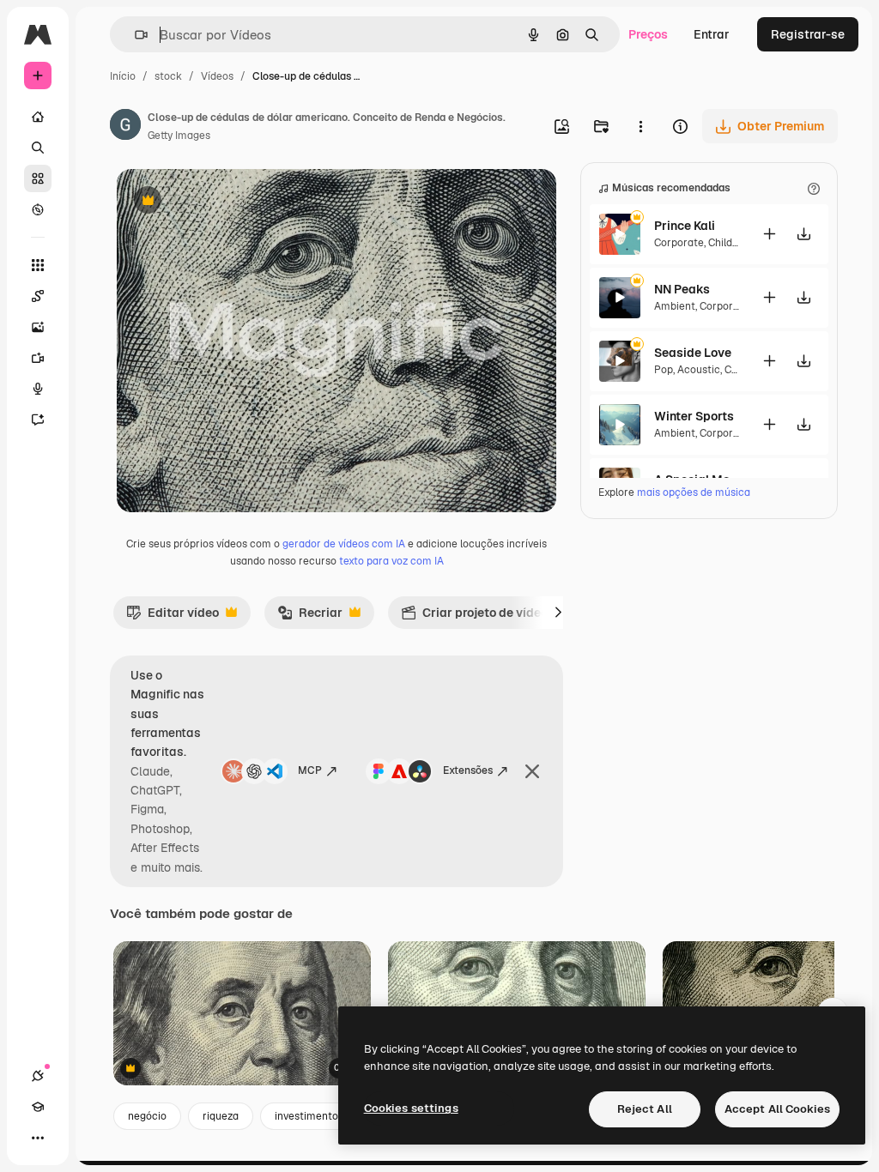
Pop (663, 370)
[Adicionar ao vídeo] (769, 234)
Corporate (679, 243)
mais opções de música (693, 492)
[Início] (38, 116)
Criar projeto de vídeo (474, 617)
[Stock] (38, 178)
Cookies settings (411, 1108)
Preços (648, 34)
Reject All (644, 1109)
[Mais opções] (640, 126)
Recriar (310, 617)
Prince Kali (684, 225)
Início (123, 76)
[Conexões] (38, 1076)
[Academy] (38, 1107)
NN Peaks (682, 289)
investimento (306, 1116)
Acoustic (698, 370)
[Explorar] (38, 209)
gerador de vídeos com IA (343, 544)
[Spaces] (38, 296)
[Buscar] (38, 147)
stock (168, 76)
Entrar (712, 34)
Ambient (674, 306)
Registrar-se (808, 34)
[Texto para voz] (38, 388)
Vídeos (217, 76)
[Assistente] (38, 419)
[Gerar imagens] (38, 327)
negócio (147, 1116)
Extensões (468, 770)
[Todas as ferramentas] (38, 265)
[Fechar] (532, 771)
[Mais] (38, 1137)
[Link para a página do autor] (125, 127)
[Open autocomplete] (134, 34)
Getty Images (179, 135)
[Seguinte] (558, 612)
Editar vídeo (172, 617)
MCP (310, 770)
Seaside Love (692, 352)
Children (728, 243)
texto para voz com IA (391, 561)
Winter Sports (694, 416)
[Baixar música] (803, 234)
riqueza (221, 1116)
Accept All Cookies (777, 1109)
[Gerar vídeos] (38, 358)
